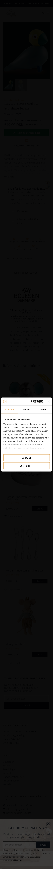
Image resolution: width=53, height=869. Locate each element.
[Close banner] (49, 401)
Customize (25, 466)
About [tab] (43, 409)
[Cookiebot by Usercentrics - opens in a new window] (32, 401)
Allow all (26, 457)
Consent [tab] (9, 409)
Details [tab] (26, 409)
